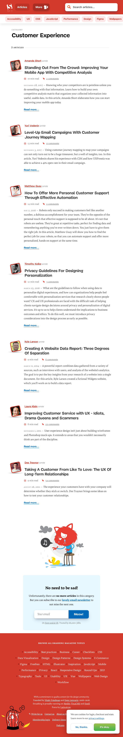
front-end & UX (51, 623)
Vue (73, 676)
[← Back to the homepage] (9, 7)
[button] (113, 7)
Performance (71, 19)
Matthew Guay (33, 186)
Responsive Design (70, 670)
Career (76, 652)
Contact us (49, 714)
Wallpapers (84, 676)
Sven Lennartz (71, 700)
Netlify (67, 703)
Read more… (31, 109)
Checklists (88, 652)
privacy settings (96, 718)
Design (87, 19)
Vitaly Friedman (52, 700)
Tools (38, 676)
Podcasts (60, 725)
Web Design (101, 676)
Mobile (102, 664)
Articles (22, 7)
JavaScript (52, 19)
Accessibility (14, 19)
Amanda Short (33, 60)
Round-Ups (90, 670)
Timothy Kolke (33, 263)
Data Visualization (28, 658)
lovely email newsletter (76, 600)
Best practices (48, 652)
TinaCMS (75, 703)
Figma (100, 19)
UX (28, 19)
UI (45, 676)
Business (64, 652)
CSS (38, 19)
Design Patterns (61, 658)
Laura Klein (31, 406)
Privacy (43, 670)
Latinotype (65, 707)
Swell (87, 703)
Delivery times (59, 719)
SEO (102, 670)
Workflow (63, 682)
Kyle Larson (31, 341)
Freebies (34, 664)
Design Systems (82, 658)
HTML (46, 664)
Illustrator (59, 664)
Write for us (36, 714)
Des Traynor (32, 462)
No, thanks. (81, 727)
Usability (55, 676)
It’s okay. (104, 727)
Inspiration (74, 664)
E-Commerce (101, 658)
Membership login (41, 719)
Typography (25, 676)
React (54, 670)
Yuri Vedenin (32, 125)
